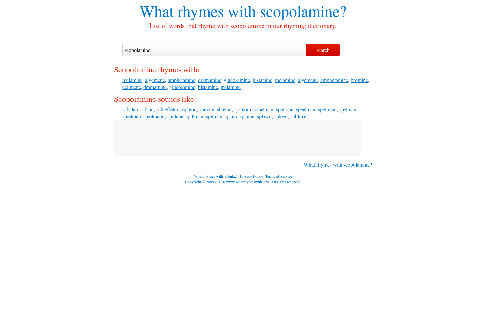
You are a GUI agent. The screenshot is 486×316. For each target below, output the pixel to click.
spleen (281, 116)
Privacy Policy (251, 175)
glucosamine (237, 79)
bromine (359, 79)
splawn (264, 116)
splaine (247, 116)
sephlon (189, 109)
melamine (132, 79)
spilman (214, 116)
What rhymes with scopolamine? (338, 164)
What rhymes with (198, 10)
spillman (194, 116)
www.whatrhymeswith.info (247, 181)
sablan (147, 109)
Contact (231, 175)
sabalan (130, 109)
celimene (131, 86)
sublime (298, 116)
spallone (284, 109)
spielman (131, 116)
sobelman (263, 109)
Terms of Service (278, 175)
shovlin (224, 109)
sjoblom (242, 109)
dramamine (209, 79)
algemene (155, 79)
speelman (305, 109)
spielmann (154, 116)
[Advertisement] (237, 138)
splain (231, 116)
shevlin (206, 109)
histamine (262, 79)
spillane (175, 116)
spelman (347, 109)
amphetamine (181, 79)
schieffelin (167, 109)
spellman (327, 109)
